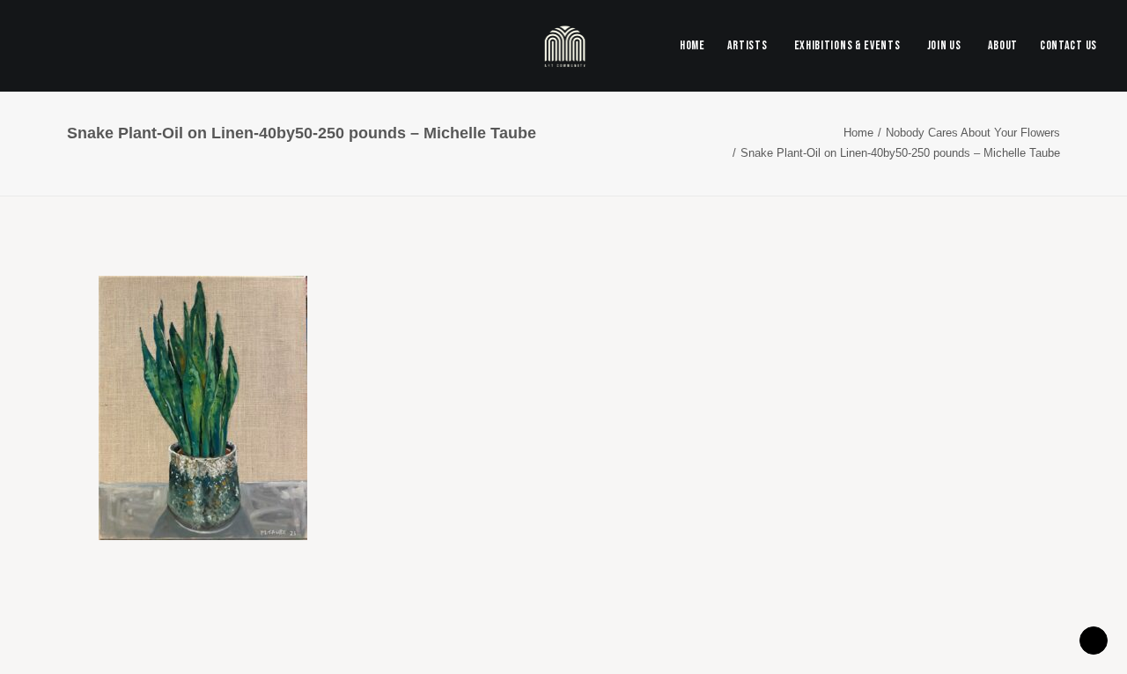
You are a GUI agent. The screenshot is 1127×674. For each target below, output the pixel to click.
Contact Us (1068, 45)
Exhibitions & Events (847, 45)
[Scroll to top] (1093, 639)
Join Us (944, 45)
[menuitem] (696, 46)
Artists (747, 45)
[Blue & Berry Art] (564, 46)
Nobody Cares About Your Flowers (973, 132)
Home (692, 45)
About (1003, 45)
